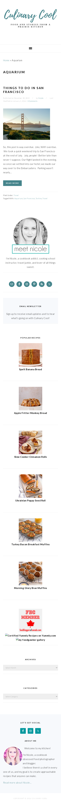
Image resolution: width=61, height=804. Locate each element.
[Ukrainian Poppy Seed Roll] (30, 496)
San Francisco (29, 198)
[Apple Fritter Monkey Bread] (30, 409)
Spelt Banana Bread (30, 369)
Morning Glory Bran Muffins (30, 588)
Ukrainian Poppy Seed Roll (30, 500)
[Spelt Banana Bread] (30, 365)
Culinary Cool (30, 21)
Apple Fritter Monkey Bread (30, 413)
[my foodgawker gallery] (30, 639)
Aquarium (18, 198)
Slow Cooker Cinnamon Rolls (30, 456)
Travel (16, 195)
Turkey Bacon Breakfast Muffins (30, 544)
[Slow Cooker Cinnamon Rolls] (30, 453)
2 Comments (33, 101)
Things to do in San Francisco (23, 90)
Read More (12, 183)
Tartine (39, 198)
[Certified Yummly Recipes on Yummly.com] (30, 635)
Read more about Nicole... (17, 782)
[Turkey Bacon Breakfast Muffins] (30, 540)
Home (6, 60)
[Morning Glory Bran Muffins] (30, 584)
